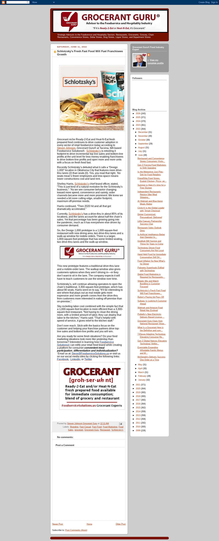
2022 (138, 129)
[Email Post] (120, 424)
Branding (74, 427)
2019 (138, 392)
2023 (138, 125)
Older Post (121, 524)
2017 (138, 400)
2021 (138, 385)
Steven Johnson (66, 148)
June (140, 155)
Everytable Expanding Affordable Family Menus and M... (150, 350)
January (142, 380)
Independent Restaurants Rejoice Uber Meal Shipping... (149, 194)
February (142, 376)
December (143, 132)
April (140, 368)
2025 (138, 117)
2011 (138, 423)
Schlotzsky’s (93, 151)
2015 (138, 408)
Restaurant (105, 430)
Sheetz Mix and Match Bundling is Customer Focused (149, 284)
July (140, 151)
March (141, 372)
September (143, 144)
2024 (138, 121)
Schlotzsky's (117, 430)
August (141, 147)
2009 (138, 430)
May (140, 365)
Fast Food (97, 427)
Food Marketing (110, 427)
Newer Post (57, 524)
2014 (138, 411)
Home (89, 524)
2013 (138, 415)
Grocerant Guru (91, 430)
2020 (138, 388)
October (142, 140)
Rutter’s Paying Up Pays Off (151, 297)
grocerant (79, 430)
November (143, 136)
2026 (138, 113)
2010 (138, 427)
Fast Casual (85, 427)
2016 (138, 404)
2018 (138, 396)
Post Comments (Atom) (76, 530)
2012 (138, 419)
